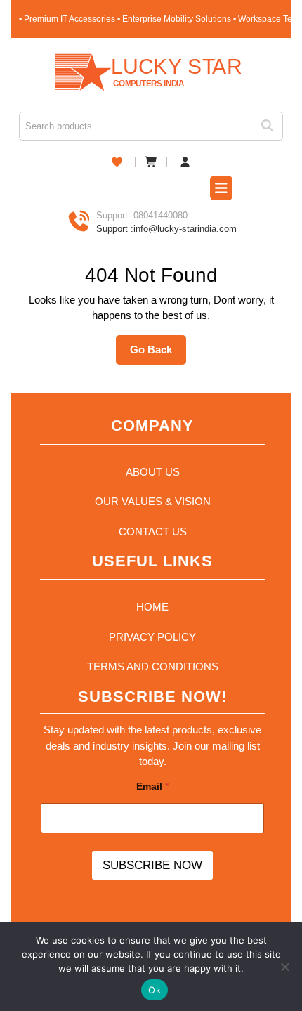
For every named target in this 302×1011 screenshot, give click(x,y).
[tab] (221, 189)
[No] (284, 967)
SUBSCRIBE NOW (152, 865)
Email (152, 786)
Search (271, 126)
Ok (154, 990)
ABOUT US (153, 472)
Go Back (158, 354)
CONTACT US (153, 531)
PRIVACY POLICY (152, 637)
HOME (152, 607)
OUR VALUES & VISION (153, 501)
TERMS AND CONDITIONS (152, 666)
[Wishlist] (117, 162)
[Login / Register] (185, 163)
